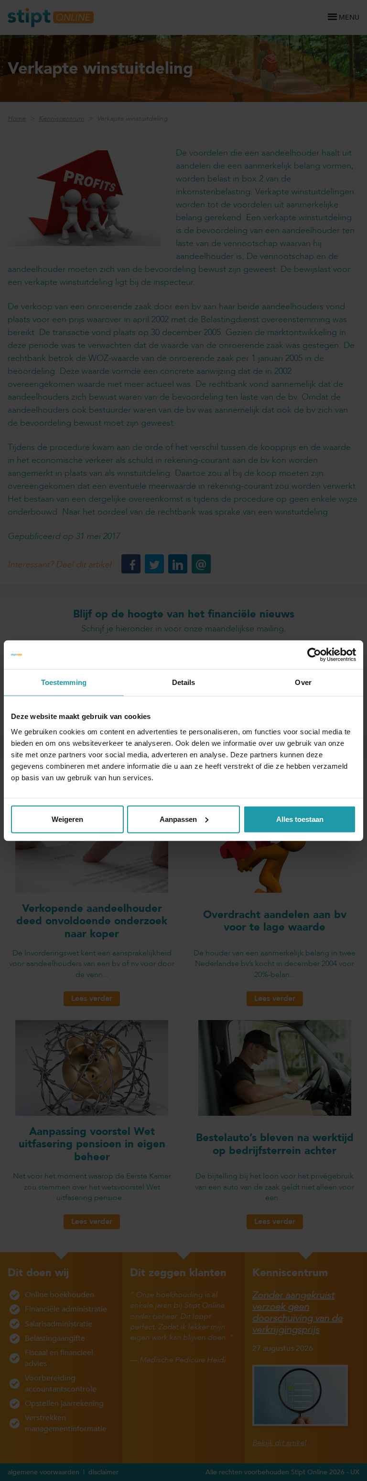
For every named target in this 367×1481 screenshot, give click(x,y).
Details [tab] (183, 682)
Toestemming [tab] (63, 682)
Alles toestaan (300, 819)
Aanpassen (178, 819)
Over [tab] (303, 682)
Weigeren (67, 819)
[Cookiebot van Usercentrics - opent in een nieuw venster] (314, 655)
